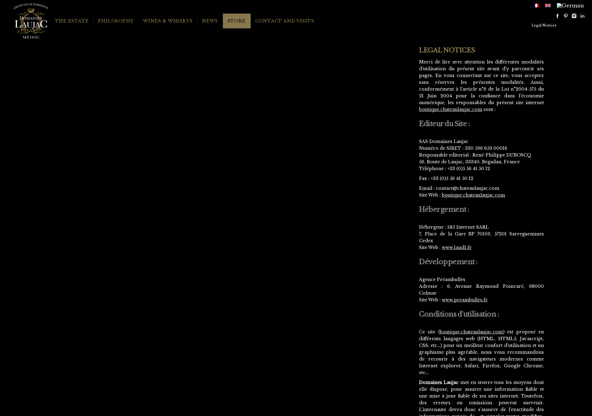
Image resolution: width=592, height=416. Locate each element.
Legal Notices (544, 25)
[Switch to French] (536, 5)
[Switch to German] (570, 5)
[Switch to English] (548, 5)
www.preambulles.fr (465, 300)
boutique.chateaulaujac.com (450, 109)
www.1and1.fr (457, 247)
